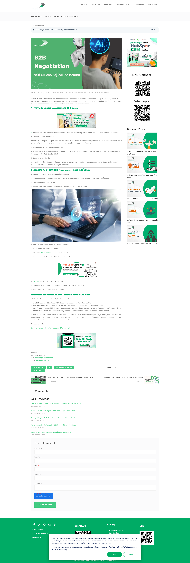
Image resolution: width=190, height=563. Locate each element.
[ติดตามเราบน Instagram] (44, 525)
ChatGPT (36, 281)
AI (70, 93)
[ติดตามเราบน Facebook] (34, 525)
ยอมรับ (115, 554)
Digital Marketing (60, 93)
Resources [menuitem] (140, 5)
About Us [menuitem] (84, 5)
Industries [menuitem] (108, 5)
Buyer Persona (46, 253)
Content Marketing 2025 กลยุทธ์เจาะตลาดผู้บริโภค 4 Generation (120, 377)
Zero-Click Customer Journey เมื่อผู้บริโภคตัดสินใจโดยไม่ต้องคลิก (70, 377)
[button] (34, 30)
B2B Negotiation (102, 93)
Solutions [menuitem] (96, 5)
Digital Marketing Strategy (83, 93)
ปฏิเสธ (131, 554)
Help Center (37, 537)
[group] (95, 30)
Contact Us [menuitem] (152, 5)
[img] (152, 30)
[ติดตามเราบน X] (39, 525)
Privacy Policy (111, 560)
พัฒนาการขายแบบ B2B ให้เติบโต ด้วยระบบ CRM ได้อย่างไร (50, 328)
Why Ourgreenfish (116, 530)
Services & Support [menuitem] (124, 5)
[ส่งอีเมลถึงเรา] (50, 525)
